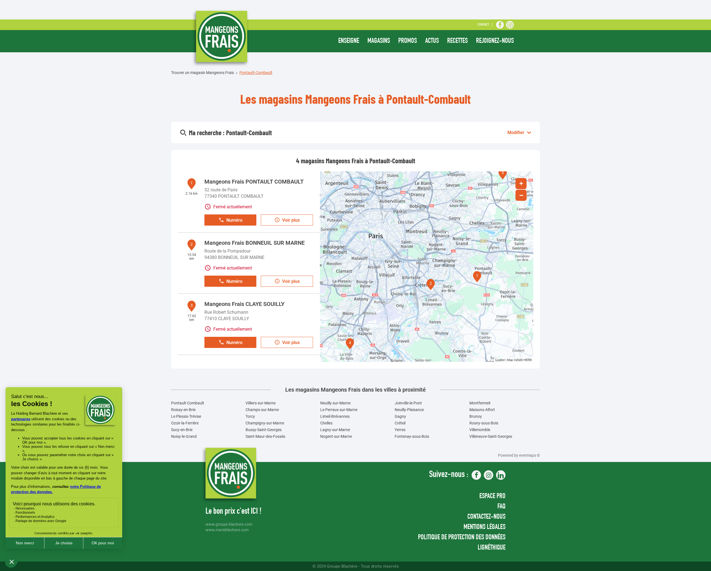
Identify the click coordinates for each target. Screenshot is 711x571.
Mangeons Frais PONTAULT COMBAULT (254, 181)
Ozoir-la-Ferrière (185, 423)
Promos (407, 41)
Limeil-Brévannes (335, 416)
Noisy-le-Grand (184, 436)
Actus (432, 41)
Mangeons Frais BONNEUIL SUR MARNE (254, 242)
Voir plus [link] (291, 220)
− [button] (521, 195)
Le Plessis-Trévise (186, 416)
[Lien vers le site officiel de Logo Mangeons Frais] (220, 37)
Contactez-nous (486, 517)
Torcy (250, 416)
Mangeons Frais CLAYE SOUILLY (244, 304)
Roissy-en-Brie (183, 409)
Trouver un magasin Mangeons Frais (202, 72)
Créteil (400, 423)
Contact (483, 25)
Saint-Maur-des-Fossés (265, 436)
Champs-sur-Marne (262, 409)
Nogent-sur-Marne (336, 436)
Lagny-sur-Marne (335, 429)
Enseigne (348, 41)
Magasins (378, 41)
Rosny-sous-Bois (483, 423)
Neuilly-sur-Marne (335, 403)
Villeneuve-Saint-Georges (490, 436)
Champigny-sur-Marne (265, 423)
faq (501, 506)
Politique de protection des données (461, 537)
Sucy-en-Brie (181, 429)
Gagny (400, 416)
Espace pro (492, 496)
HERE (528, 359)
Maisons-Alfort (482, 409)
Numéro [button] (234, 220)
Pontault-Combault (187, 403)
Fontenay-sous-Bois (412, 436)
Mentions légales (484, 527)
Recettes (457, 41)
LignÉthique (491, 548)
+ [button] (521, 183)
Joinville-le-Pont (408, 403)
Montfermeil (479, 403)
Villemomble (479, 429)
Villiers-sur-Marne (261, 403)
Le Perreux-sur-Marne (338, 409)
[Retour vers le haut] (690, 539)
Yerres (400, 429)
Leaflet (500, 359)
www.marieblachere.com (227, 530)
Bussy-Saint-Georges (264, 429)
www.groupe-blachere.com (229, 524)
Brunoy (475, 416)
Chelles (326, 423)
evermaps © (529, 455)
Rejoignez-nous (495, 41)
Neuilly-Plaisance (409, 409)
